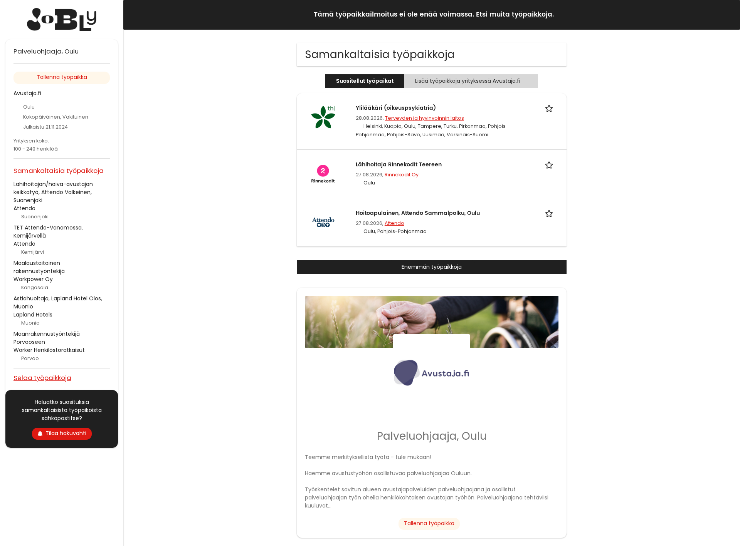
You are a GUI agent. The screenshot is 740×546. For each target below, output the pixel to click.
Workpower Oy (33, 279)
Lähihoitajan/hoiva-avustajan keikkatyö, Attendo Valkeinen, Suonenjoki (53, 192)
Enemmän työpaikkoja (432, 267)
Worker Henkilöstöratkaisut (49, 350)
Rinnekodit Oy (402, 174)
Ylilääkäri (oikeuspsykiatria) (396, 108)
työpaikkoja (532, 14)
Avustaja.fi (27, 93)
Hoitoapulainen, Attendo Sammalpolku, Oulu (418, 213)
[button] (728, 14)
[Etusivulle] (61, 19)
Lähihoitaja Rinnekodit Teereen (399, 164)
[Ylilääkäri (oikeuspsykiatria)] (323, 117)
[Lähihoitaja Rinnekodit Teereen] (323, 173)
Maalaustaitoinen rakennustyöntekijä (39, 267)
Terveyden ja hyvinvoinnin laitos (424, 118)
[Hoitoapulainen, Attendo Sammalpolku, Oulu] (323, 222)
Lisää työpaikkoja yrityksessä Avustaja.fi (467, 81)
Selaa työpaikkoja (42, 377)
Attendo (394, 223)
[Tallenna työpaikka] (550, 108)
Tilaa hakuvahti (65, 433)
